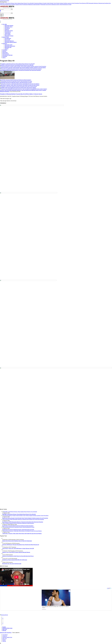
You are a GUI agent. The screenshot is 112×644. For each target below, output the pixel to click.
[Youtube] (2, 622)
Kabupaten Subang (9, 25)
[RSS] (2, 624)
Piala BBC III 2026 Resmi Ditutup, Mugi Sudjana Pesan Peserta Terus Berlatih (17, 3)
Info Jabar (4, 24)
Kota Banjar (7, 28)
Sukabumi (7, 29)
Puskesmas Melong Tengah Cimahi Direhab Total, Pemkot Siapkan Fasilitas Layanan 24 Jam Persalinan (56, 3)
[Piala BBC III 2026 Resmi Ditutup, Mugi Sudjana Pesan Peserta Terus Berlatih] (17, 63)
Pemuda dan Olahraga (7, 55)
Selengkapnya (3, 103)
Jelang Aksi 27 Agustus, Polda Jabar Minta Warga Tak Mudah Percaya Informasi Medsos (19, 85)
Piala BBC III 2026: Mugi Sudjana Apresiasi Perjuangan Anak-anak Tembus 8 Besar (18, 87)
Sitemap (4, 630)
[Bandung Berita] (7, 8)
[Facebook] (2, 617)
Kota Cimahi (7, 39)
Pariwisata (4, 56)
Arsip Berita (5, 634)
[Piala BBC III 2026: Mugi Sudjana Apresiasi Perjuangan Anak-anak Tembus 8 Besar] (18, 86)
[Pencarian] (0, 12)
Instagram (4, 636)
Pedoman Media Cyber (7, 628)
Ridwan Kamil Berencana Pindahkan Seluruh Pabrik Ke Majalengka (17, 540)
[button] (12, 9)
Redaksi (4, 627)
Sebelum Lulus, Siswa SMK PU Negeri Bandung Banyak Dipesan (16, 552)
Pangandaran (8, 32)
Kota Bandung (8, 38)
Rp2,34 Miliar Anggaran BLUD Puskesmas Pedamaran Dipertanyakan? (24, 4)
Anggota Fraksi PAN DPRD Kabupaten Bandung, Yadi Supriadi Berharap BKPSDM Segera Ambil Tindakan (23, 90)
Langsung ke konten (4, 0)
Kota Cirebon (7, 34)
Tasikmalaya (7, 33)
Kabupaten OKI (8, 47)
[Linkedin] (2, 621)
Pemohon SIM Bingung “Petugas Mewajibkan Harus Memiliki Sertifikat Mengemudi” (20, 544)
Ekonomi (4, 51)
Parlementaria (5, 53)
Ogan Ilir (6, 48)
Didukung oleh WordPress (5, 632)
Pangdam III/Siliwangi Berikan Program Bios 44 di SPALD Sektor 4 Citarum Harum (21, 94)
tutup (1, 14)
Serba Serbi (5, 52)
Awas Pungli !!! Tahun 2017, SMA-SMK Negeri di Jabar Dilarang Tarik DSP (18, 548)
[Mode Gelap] (0, 10)
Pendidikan (4, 49)
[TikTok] (2, 623)
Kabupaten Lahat (8, 44)
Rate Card (4, 629)
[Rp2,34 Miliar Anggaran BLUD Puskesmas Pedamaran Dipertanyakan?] (7, 78)
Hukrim (4, 57)
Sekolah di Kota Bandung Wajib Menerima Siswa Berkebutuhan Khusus (18, 556)
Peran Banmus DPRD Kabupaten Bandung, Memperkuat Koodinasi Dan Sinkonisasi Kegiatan (20, 70)
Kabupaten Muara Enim (10, 46)
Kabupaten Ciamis (9, 30)
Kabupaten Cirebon (9, 35)
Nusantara (4, 43)
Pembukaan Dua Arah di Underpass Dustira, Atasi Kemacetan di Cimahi (55, 4)
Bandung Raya (5, 37)
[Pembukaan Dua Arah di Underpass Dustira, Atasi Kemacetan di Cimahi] (16, 81)
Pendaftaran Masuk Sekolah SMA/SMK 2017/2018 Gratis (14, 559)
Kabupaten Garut (8, 26)
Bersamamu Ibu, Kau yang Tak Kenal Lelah (11, 563)
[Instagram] (2, 619)
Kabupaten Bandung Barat (11, 42)
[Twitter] (2, 618)
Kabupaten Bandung (9, 41)
